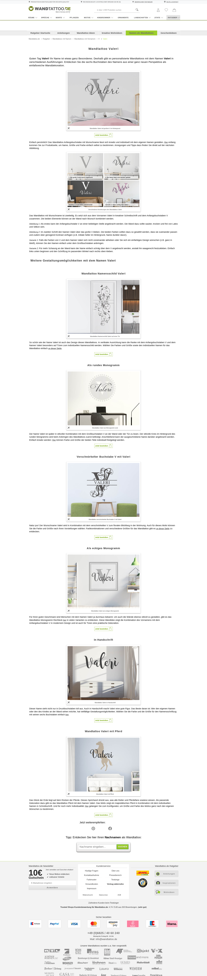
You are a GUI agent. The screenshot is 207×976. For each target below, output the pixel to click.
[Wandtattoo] (50, 9)
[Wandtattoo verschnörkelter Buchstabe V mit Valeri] (103, 490)
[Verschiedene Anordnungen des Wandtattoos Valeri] (103, 180)
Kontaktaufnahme (91, 875)
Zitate (157, 18)
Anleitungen (63, 33)
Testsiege (115, 880)
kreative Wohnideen (112, 33)
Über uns (115, 871)
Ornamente (123, 18)
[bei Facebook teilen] (104, 829)
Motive (87, 18)
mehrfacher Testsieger (143, 2)
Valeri (105, 39)
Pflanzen (74, 18)
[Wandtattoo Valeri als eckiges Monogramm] (103, 581)
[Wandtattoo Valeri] (103, 99)
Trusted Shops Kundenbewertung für (84, 907)
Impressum (91, 888)
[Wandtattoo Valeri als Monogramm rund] (103, 398)
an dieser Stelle (55, 348)
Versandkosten (91, 884)
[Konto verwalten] (158, 10)
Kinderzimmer (103, 18)
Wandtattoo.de (34, 39)
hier (64, 620)
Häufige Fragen (91, 871)
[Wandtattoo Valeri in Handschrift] (103, 673)
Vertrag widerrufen (115, 884)
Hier (166, 142)
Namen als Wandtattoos (141, 33)
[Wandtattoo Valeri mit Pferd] (103, 765)
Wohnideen (169, 892)
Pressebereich (115, 875)
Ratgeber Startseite (40, 33)
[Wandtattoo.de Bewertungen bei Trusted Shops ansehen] (142, 887)
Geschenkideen (169, 33)
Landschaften (141, 18)
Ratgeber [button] (172, 18)
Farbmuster (91, 880)
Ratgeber (46, 39)
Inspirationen (169, 883)
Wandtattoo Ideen (86, 33)
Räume (31, 18)
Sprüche (45, 18)
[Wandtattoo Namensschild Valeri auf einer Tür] (103, 307)
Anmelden (52, 888)
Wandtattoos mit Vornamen (84, 39)
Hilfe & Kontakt (172, 2)
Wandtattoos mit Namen (61, 39)
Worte (59, 18)
